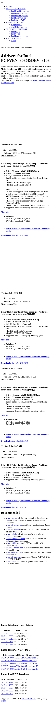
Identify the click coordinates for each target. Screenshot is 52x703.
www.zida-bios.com (14, 552)
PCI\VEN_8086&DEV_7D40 (13, 660)
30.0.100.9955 (7, 691)
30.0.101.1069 (7, 685)
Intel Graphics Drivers (20, 11)
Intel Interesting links (19, 36)
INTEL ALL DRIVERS (15, 9)
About (13, 41)
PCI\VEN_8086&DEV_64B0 (13, 663)
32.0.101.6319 (7, 639)
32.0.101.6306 (7, 633)
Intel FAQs (15, 31)
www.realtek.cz (12, 534)
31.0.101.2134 (7, 642)
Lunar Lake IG (32, 663)
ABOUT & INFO (13, 38)
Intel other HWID (18, 20)
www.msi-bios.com (14, 543)
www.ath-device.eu (14, 557)
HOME (9, 6)
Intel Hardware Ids (18, 18)
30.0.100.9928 (7, 688)
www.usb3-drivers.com (15, 539)
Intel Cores (15, 34)
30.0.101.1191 (7, 682)
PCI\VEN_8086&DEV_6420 (13, 669)
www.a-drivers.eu (13, 529)
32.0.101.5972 (7, 644)
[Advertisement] (26, 112)
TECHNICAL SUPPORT (16, 29)
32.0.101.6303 (7, 636)
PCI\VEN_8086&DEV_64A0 (13, 666)
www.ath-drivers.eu (14, 525)
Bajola (3, 701)
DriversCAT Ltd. (29, 698)
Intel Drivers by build (19, 15)
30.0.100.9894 (7, 693)
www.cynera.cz (12, 518)
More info (5, 212)
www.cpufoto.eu (12, 561)
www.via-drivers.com (14, 548)
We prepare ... (16, 25)
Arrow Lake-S (32, 658)
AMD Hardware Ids (19, 27)
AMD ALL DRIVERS (15, 22)
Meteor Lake (31, 660)
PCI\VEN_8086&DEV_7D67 (13, 658)
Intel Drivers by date (19, 13)
